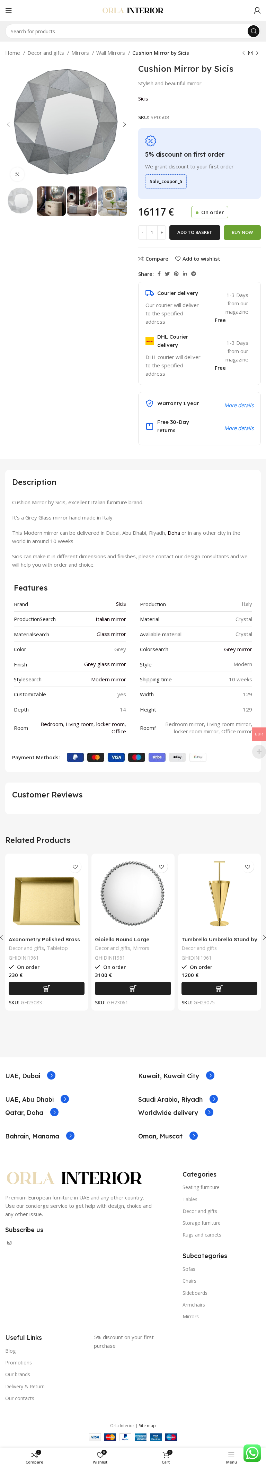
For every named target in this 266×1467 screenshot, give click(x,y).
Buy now (242, 232)
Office (119, 731)
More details (239, 428)
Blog (10, 1350)
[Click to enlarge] (17, 174)
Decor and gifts (46, 52)
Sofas (189, 1269)
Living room (80, 724)
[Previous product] (243, 53)
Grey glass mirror (105, 664)
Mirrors (80, 52)
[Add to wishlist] (75, 867)
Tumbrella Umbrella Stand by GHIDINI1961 (219, 942)
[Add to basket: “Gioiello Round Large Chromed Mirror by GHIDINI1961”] (133, 988)
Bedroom (52, 724)
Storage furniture (202, 1223)
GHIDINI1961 (24, 957)
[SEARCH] (253, 31)
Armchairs (194, 1304)
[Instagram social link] (9, 1242)
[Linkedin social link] (185, 273)
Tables (190, 1199)
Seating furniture (201, 1187)
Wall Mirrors (111, 52)
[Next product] (257, 53)
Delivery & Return (25, 1386)
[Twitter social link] (167, 273)
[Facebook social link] (159, 273)
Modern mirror (108, 679)
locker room (110, 724)
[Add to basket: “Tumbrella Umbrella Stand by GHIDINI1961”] (219, 988)
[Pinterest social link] (176, 273)
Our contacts (19, 1398)
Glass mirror (111, 633)
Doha (174, 532)
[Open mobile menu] (9, 10)
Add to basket (194, 232)
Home (13, 52)
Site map (147, 1426)
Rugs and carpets (202, 1234)
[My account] (257, 10)
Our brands (17, 1374)
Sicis (143, 98)
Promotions (18, 1362)
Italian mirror (111, 618)
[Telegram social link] (193, 273)
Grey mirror (238, 649)
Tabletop (57, 948)
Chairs (189, 1280)
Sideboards (195, 1293)
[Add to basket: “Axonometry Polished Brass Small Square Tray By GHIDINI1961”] (47, 988)
